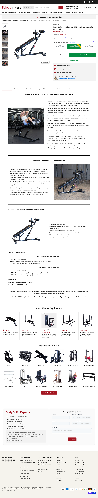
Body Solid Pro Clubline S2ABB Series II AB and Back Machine (48, 336)
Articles (59, 478)
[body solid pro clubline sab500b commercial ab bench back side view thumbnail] (5, 38)
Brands (81, 12)
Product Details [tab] (7, 89)
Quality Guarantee (80, 464)
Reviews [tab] (59, 89)
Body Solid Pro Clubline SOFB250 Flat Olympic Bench (29, 334)
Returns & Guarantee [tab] (48, 89)
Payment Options (28, 2)
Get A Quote (74, 60)
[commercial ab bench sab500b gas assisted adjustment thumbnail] (5, 63)
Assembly (59, 469)
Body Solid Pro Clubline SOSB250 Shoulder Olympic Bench (87, 334)
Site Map (59, 480)
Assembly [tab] (24, 89)
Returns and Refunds (81, 467)
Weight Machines (24, 12)
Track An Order (79, 460)
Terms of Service (79, 473)
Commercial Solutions (9, 12)
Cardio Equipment (56, 12)
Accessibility (78, 480)
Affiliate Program (61, 471)
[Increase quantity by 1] (66, 55)
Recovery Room (70, 12)
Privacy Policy (79, 469)
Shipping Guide (79, 462)
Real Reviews (60, 460)
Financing (59, 464)
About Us (77, 476)
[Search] (60, 7)
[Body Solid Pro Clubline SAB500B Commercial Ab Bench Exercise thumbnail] (5, 32)
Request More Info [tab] (69, 89)
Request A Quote (18, 2)
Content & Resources (7, 2)
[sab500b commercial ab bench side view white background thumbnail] (5, 27)
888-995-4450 (63, 78)
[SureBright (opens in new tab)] (93, 41)
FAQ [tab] (31, 89)
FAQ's (58, 473)
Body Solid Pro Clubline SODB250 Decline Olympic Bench (68, 334)
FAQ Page (37, 2)
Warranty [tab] (37, 89)
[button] (56, 31)
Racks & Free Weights (40, 12)
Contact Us (78, 478)
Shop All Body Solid (49, 392)
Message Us (71, 78)
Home (4, 20)
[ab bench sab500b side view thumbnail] (5, 57)
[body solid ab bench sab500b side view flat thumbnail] (5, 44)
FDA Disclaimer (79, 471)
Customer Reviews (46, 2)
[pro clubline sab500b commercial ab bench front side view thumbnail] (5, 51)
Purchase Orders (61, 467)
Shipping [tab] (16, 89)
